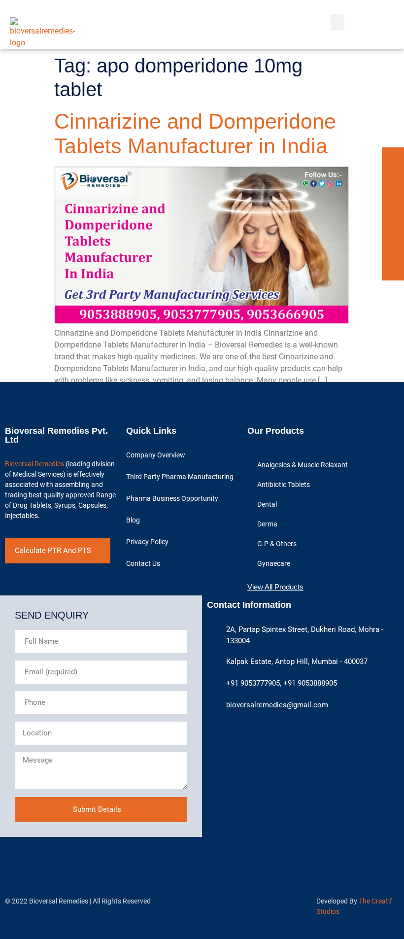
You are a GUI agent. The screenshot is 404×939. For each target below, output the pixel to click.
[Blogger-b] (393, 269)
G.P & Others (277, 544)
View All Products (275, 587)
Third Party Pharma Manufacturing (180, 477)
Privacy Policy (147, 542)
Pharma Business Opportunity (172, 498)
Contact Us (143, 563)
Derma (267, 524)
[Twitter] (393, 203)
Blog (133, 520)
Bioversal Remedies (34, 464)
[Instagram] (393, 247)
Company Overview (155, 455)
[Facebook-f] (393, 158)
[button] (337, 22)
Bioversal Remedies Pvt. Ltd (56, 435)
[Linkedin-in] (393, 181)
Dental (267, 504)
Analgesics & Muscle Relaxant (302, 465)
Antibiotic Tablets (283, 484)
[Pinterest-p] (393, 225)
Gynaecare (273, 563)
